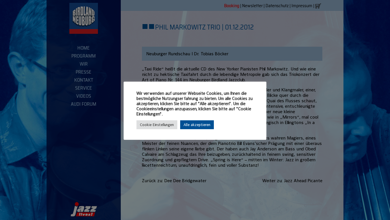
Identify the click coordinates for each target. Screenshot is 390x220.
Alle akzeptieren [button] (197, 125)
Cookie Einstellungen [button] (157, 125)
